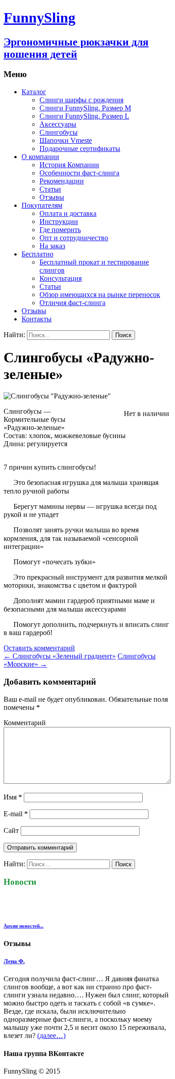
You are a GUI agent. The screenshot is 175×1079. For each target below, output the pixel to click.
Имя (13, 797)
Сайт (11, 830)
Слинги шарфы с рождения (81, 100)
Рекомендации (61, 181)
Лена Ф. (14, 961)
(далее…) (51, 1035)
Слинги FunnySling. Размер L (84, 116)
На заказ (52, 246)
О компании (40, 156)
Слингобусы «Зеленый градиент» (60, 656)
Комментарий (25, 723)
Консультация (60, 278)
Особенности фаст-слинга (79, 173)
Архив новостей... (24, 925)
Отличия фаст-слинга (72, 302)
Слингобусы (58, 132)
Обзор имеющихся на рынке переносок (99, 294)
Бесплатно (37, 254)
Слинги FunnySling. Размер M (85, 108)
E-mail (16, 814)
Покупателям (42, 205)
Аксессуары (57, 124)
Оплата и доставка (67, 213)
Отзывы (51, 197)
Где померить (60, 229)
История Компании (69, 165)
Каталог (34, 92)
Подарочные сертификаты (79, 148)
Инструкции (58, 221)
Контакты (37, 319)
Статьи (50, 189)
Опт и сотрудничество (73, 238)
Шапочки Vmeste (65, 140)
